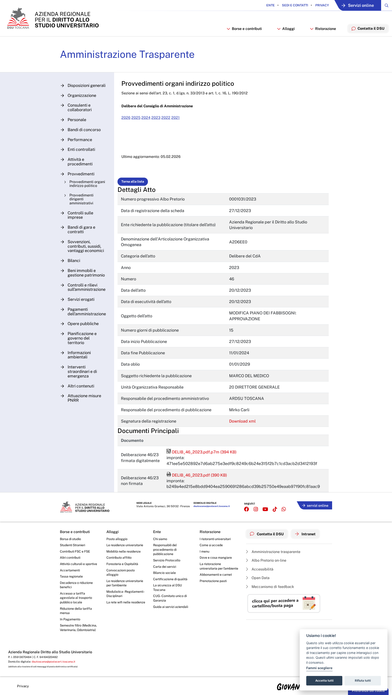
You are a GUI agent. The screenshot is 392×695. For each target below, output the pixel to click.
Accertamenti (70, 570)
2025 (135, 117)
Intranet (308, 534)
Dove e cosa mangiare (216, 557)
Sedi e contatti (294, 5)
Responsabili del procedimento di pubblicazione (165, 549)
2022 (165, 117)
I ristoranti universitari (215, 539)
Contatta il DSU (270, 534)
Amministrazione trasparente (275, 552)
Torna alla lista (132, 181)
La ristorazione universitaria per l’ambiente (219, 566)
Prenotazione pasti (213, 581)
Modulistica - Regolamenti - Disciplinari (125, 594)
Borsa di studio (70, 539)
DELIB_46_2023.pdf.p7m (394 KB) (202, 452)
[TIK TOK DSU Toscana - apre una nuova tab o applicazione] (275, 509)
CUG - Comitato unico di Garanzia (170, 598)
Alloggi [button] (288, 29)
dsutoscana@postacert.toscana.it (212, 506)
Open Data (260, 578)
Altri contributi (70, 557)
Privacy (322, 5)
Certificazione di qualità (170, 579)
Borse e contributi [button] (247, 29)
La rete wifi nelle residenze (125, 602)
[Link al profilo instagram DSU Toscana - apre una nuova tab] (256, 509)
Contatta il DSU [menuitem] (371, 28)
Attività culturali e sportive (78, 564)
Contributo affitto (119, 557)
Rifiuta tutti (363, 680)
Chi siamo (160, 539)
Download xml (242, 421)
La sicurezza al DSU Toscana (167, 587)
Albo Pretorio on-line (268, 560)
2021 (175, 117)
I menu (204, 551)
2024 (145, 117)
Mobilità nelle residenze (123, 551)
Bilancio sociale (164, 573)
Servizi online (361, 5)
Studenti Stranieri (72, 545)
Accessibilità (262, 569)
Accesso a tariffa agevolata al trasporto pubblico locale (76, 598)
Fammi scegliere (319, 668)
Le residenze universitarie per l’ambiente (124, 583)
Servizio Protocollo (166, 560)
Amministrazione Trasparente (127, 54)
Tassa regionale (71, 576)
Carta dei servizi (164, 566)
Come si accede (211, 545)
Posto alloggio (116, 539)
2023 (155, 117)
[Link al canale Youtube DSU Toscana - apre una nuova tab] (265, 509)
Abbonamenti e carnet (216, 574)
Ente (270, 5)
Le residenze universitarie (124, 545)
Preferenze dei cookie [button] (368, 691)
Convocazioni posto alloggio (120, 572)
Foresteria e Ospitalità (122, 564)
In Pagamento (70, 619)
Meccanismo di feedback (272, 587)
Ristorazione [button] (325, 29)
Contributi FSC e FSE (75, 551)
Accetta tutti (324, 680)
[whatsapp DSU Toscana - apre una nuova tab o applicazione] (284, 509)
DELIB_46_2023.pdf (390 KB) (197, 475)
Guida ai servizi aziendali (170, 607)
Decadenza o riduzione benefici (76, 585)
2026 (125, 117)
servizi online (317, 505)
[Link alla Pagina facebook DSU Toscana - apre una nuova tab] (246, 509)
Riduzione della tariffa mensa (76, 611)
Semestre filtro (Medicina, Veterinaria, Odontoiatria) (78, 628)
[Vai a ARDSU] (52, 18)
